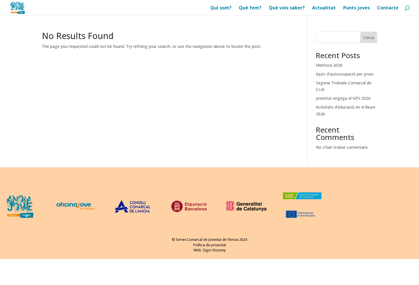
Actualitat (324, 8)
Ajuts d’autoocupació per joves (345, 74)
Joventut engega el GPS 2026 (343, 98)
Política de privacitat (209, 245)
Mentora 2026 (329, 65)
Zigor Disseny (214, 250)
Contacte (387, 8)
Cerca (368, 37)
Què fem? (250, 8)
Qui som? (220, 8)
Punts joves (356, 8)
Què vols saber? (287, 8)
